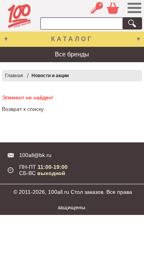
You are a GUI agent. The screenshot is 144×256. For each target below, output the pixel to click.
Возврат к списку (23, 109)
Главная (14, 75)
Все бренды (72, 54)
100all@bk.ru (35, 155)
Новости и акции (50, 75)
